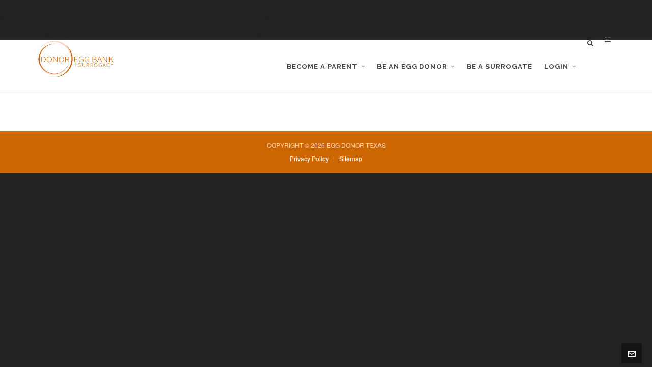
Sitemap (350, 158)
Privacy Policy (309, 158)
